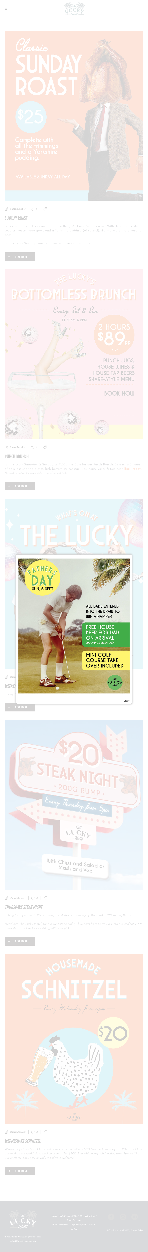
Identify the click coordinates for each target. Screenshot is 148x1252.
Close (127, 700)
